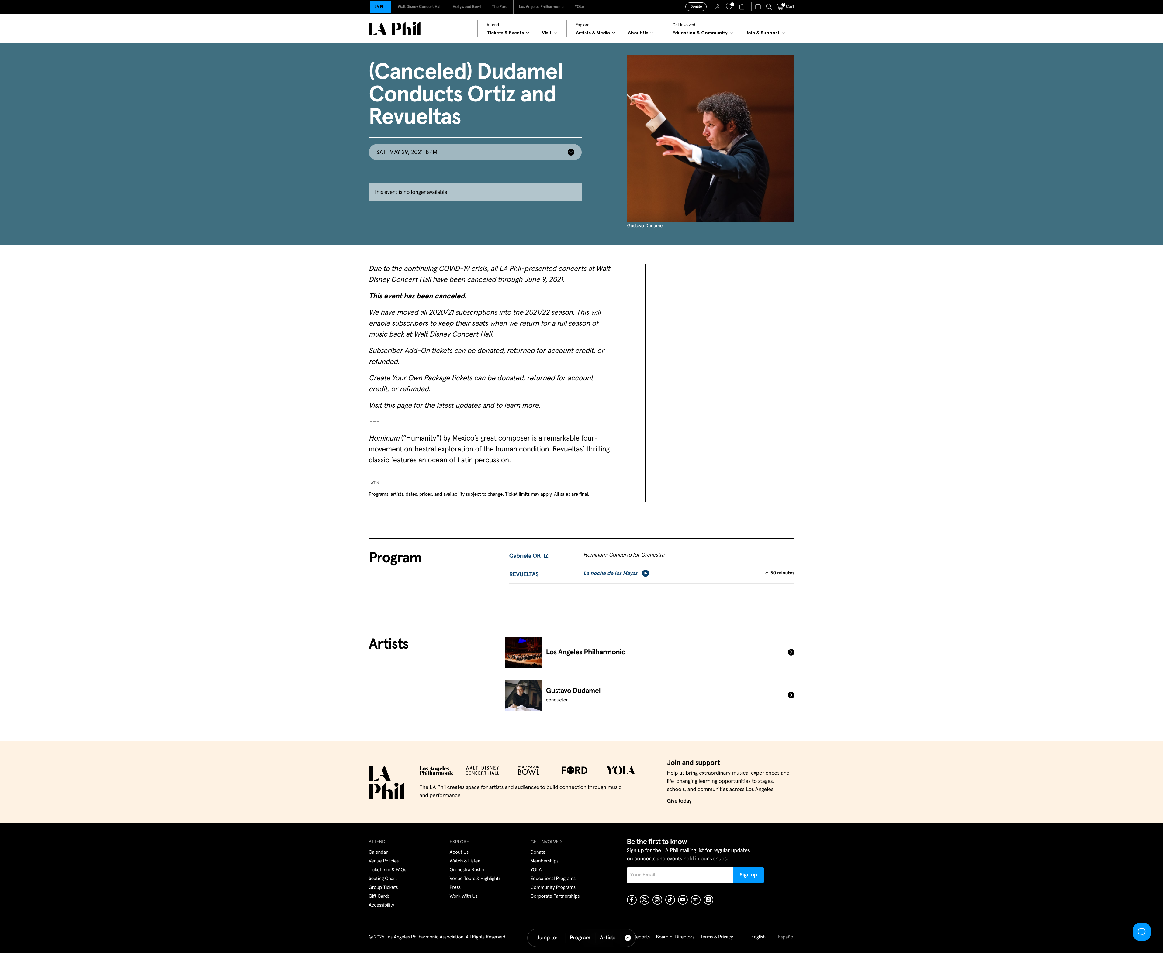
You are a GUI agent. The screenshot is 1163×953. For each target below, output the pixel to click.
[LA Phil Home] (395, 28)
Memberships (545, 861)
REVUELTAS (524, 575)
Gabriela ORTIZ (529, 556)
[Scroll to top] (628, 938)
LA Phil (380, 7)
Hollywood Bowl (466, 7)
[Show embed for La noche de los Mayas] (645, 573)
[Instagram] (657, 900)
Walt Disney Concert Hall (419, 7)
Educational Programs (553, 878)
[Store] (743, 6)
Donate (696, 7)
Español (786, 937)
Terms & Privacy (716, 937)
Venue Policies (384, 861)
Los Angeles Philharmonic (541, 7)
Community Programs (553, 887)
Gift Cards (379, 896)
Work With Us (464, 896)
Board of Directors (675, 937)
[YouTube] (683, 900)
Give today (679, 801)
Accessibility (381, 905)
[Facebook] (632, 900)
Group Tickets (383, 887)
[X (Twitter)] (644, 900)
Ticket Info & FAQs (387, 870)
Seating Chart (383, 878)
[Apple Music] (708, 900)
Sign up (748, 875)
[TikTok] (670, 900)
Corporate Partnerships (555, 896)
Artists (608, 938)
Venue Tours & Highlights (475, 878)
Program (580, 938)
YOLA (579, 7)
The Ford (499, 7)
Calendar (378, 852)
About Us (459, 852)
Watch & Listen (465, 861)
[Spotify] (696, 900)
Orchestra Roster (467, 870)
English (758, 937)
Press (455, 887)
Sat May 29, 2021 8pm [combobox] (407, 152)
